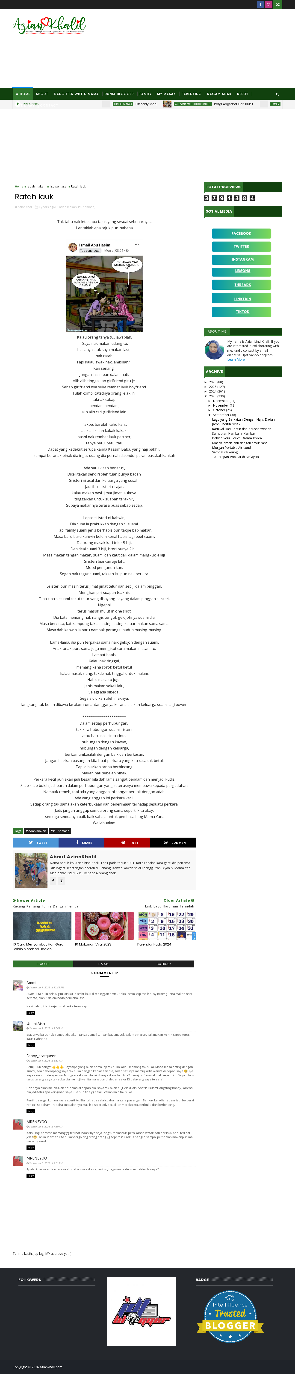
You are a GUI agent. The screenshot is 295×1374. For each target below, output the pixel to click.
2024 (213, 391)
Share (87, 843)
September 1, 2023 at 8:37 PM (45, 1060)
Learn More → (238, 359)
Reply (31, 1012)
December (221, 401)
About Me (217, 331)
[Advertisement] (198, 49)
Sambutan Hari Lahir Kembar (233, 433)
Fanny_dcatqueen (41, 1055)
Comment (179, 843)
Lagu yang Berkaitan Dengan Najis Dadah (243, 419)
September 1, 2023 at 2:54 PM (45, 1028)
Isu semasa (58, 186)
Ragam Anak (219, 94)
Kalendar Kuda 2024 (154, 944)
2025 (213, 386)
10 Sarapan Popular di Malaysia (235, 457)
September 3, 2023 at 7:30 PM (45, 1126)
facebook (164, 964)
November (221, 405)
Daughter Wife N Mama (76, 94)
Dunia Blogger (119, 94)
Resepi (242, 94)
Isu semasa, (86, 207)
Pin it (134, 843)
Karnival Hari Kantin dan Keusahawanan (241, 429)
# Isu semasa (60, 831)
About (42, 94)
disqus (103, 964)
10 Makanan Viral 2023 (93, 944)
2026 (213, 382)
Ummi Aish (36, 1023)
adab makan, (68, 207)
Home (25, 94)
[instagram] (268, 4)
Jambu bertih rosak (226, 424)
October (219, 410)
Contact (49, 105)
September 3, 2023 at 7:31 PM (45, 1163)
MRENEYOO (37, 1121)
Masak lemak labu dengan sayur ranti (240, 443)
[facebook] (260, 4)
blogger (43, 964)
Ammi (31, 982)
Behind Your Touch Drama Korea (237, 438)
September (221, 415)
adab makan (36, 186)
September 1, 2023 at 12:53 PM (46, 987)
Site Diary (25, 105)
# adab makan (36, 831)
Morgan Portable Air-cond (231, 447)
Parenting (191, 94)
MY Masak (166, 94)
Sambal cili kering (225, 452)
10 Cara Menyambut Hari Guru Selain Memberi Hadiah (38, 946)
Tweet (42, 843)
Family (145, 94)
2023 (213, 396)
